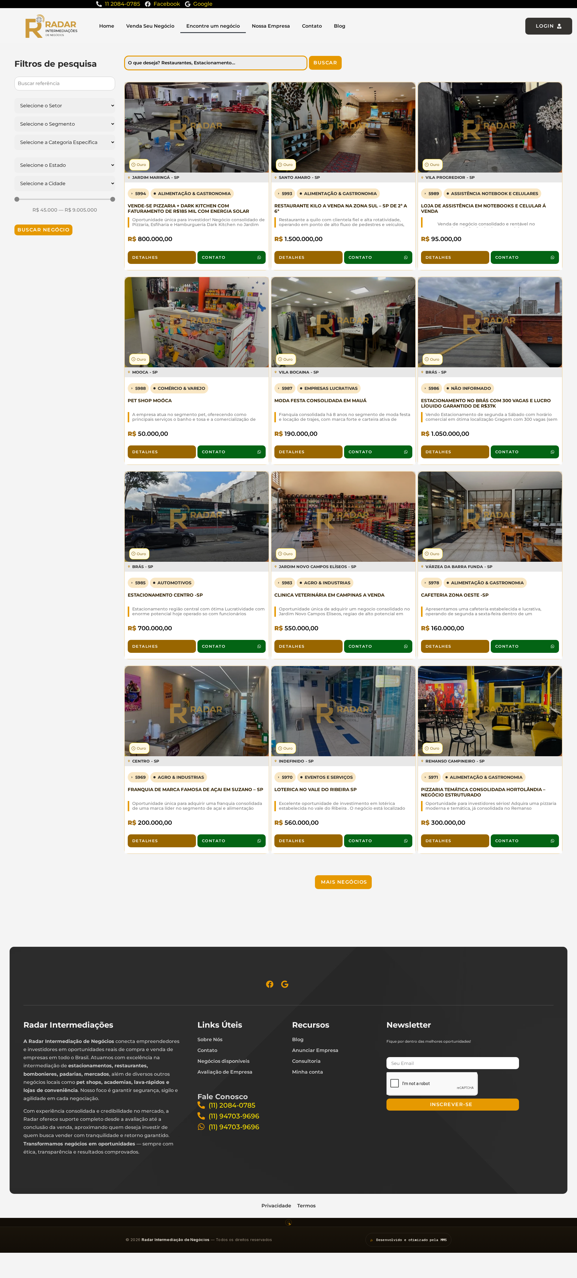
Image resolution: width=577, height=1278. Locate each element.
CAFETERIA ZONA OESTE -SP (455, 595)
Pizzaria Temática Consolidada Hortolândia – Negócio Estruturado (483, 792)
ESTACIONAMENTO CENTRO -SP (165, 595)
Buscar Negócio (43, 230)
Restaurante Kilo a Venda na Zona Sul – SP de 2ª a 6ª (340, 208)
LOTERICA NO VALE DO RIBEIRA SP (315, 789)
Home (106, 26)
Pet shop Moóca (150, 400)
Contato (312, 26)
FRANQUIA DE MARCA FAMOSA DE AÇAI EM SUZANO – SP (195, 789)
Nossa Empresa (271, 26)
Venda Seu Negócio (150, 26)
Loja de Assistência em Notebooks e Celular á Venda (483, 208)
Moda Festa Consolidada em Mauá (320, 400)
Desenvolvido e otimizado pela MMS (411, 1239)
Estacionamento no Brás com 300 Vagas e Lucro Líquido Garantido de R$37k (486, 403)
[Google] (284, 984)
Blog (339, 26)
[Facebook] (269, 984)
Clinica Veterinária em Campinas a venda (329, 595)
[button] (343, 882)
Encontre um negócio (213, 26)
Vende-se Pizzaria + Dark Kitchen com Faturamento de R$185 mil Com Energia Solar (188, 208)
